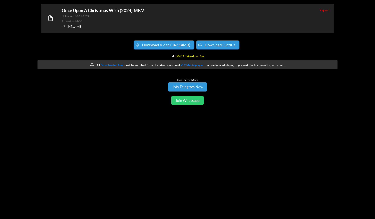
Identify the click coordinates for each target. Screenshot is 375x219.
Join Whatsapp (187, 100)
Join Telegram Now (187, 86)
